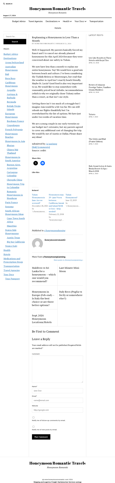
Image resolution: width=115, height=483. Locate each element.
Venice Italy (11, 246)
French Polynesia (14, 129)
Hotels (58, 28)
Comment (36, 354)
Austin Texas (13, 237)
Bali (7, 74)
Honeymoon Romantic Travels (57, 8)
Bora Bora (10, 78)
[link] (34, 147)
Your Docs (79, 21)
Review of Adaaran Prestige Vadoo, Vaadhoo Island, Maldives (100, 87)
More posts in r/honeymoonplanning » (68, 260)
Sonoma (9, 206)
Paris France (11, 202)
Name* (34, 386)
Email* (34, 396)
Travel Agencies (35, 21)
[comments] (44, 147)
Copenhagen (13, 125)
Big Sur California (16, 241)
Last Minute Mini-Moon (69, 269)
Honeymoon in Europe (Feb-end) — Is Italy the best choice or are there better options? (43, 298)
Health (66, 21)
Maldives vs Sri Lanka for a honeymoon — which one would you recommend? (44, 274)
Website (35, 406)
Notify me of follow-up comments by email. (48, 420)
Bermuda (11, 101)
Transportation (96, 21)
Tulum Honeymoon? (71, 196)
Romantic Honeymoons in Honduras (15, 195)
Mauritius (12, 225)
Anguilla (11, 90)
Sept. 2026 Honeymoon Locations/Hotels (42, 319)
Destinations (52, 21)
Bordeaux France (15, 121)
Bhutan (10, 145)
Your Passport (12, 278)
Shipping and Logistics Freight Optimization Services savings (57, 482)
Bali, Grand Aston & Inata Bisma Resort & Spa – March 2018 (100, 168)
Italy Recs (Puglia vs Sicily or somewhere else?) (70, 295)
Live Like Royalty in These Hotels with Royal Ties (100, 59)
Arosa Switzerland (14, 62)
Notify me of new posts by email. (44, 430)
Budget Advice (19, 21)
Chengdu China (14, 179)
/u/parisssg (51, 143)
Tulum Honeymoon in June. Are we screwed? (38, 198)
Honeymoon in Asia (15, 141)
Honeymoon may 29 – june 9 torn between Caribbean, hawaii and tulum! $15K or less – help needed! (56, 203)
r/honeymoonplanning (54, 230)
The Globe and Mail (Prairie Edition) (97, 140)
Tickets (92, 114)
